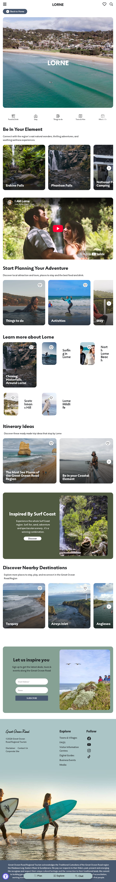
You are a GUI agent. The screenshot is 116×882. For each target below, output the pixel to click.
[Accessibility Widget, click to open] (5, 876)
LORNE (58, 4)
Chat (80, 876)
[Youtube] (89, 744)
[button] (109, 168)
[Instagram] (89, 750)
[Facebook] (89, 738)
